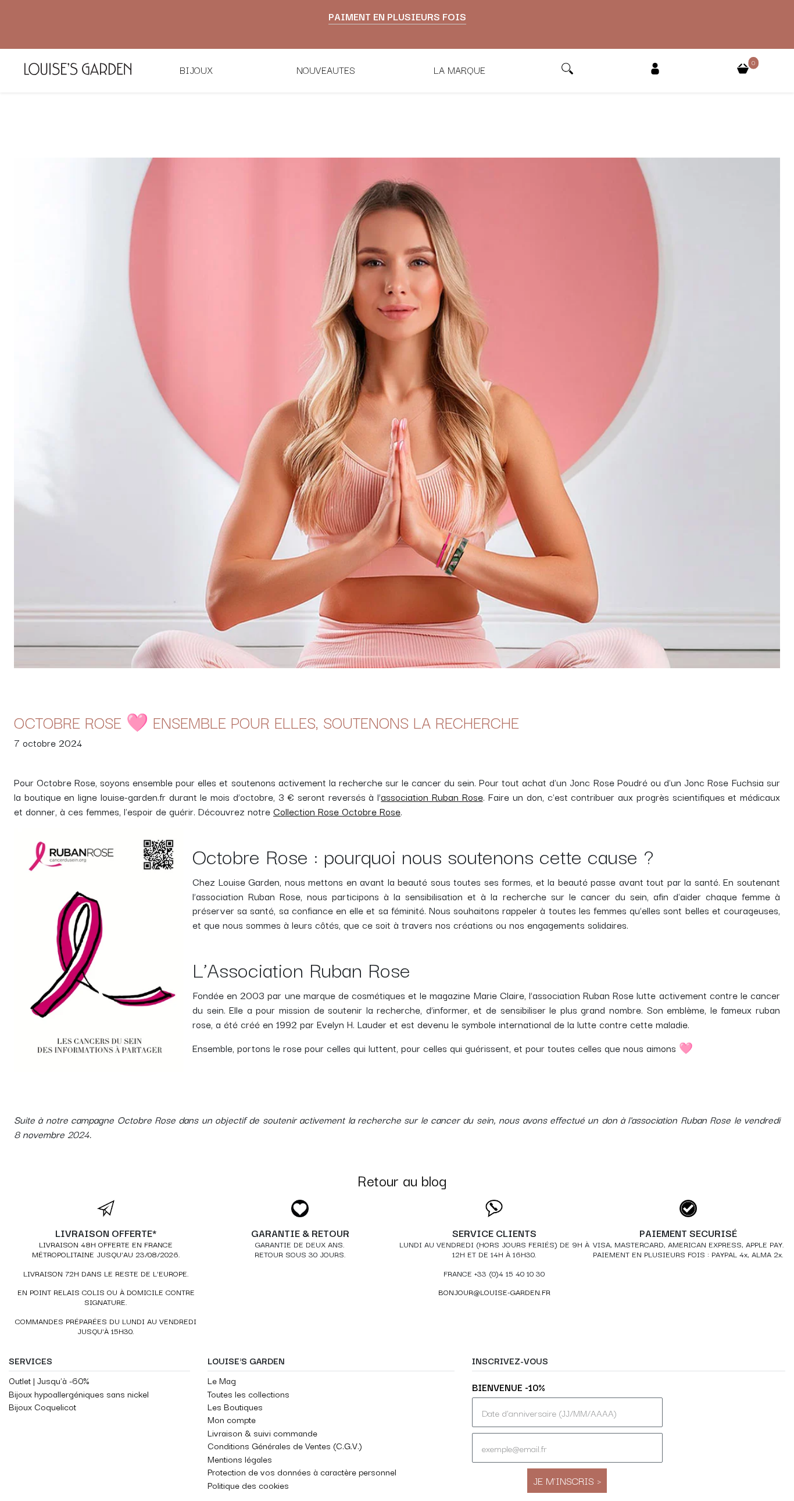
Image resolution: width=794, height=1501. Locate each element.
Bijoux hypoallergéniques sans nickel (79, 1393)
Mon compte (232, 1419)
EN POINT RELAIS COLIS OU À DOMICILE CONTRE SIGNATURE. (106, 1297)
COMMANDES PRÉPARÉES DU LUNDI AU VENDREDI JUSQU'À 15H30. (105, 1326)
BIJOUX (196, 69)
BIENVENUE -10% (508, 1387)
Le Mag (222, 1380)
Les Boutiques (235, 1406)
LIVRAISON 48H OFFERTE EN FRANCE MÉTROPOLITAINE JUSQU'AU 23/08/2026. (106, 1249)
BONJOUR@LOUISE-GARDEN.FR (494, 1292)
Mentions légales (240, 1459)
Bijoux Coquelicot (42, 1406)
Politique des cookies (248, 1485)
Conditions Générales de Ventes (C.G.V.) (285, 1445)
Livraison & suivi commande (262, 1432)
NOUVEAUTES (325, 69)
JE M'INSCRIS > (567, 1480)
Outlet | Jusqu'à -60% (49, 1380)
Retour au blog (401, 1180)
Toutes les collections (248, 1393)
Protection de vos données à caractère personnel (302, 1471)
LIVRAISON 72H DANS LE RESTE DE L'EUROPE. (106, 1273)
